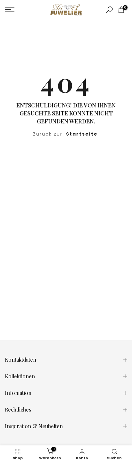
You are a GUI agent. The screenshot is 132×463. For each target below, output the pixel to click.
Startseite (82, 134)
